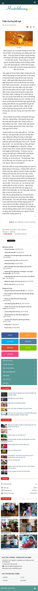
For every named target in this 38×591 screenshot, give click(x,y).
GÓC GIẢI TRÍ (7, 379)
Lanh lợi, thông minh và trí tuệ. (12, 311)
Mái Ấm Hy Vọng (7, 360)
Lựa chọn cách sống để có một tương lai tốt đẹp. (17, 319)
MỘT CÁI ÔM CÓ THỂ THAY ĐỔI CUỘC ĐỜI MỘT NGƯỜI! (19, 293)
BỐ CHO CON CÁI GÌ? (9, 284)
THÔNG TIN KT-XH (8, 364)
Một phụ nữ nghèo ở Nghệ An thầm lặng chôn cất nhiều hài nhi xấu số (22, 425)
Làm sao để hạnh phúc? (14, 450)
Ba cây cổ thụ (7, 327)
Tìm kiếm (5, 580)
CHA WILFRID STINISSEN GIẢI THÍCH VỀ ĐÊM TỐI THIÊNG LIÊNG (22, 394)
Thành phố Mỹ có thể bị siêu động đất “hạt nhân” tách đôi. (21, 440)
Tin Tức (22, 577)
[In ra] (31, 27)
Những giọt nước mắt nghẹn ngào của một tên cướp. (17, 255)
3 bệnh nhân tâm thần (10, 252)
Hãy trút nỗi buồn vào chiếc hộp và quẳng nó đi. (16, 314)
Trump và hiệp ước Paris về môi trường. (19, 471)
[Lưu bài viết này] (34, 27)
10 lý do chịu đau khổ (14, 460)
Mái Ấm (10, 335)
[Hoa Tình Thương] (19, 8)
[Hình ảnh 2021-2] (10, 541)
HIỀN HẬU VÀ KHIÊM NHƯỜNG (17, 403)
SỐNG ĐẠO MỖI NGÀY (9, 372)
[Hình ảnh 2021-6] (10, 509)
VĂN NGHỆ (10, 347)
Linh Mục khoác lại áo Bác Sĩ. (12, 260)
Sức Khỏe (10, 354)
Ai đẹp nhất (7, 324)
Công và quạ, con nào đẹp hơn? (17, 435)
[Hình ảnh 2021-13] (28, 525)
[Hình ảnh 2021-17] (28, 541)
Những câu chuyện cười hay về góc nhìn (14, 281)
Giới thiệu (5, 577)
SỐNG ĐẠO (28, 341)
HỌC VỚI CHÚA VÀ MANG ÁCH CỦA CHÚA (20, 408)
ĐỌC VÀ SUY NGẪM (8, 368)
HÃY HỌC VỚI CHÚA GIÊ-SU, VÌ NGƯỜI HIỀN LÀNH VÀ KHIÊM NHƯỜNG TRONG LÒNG (22, 414)
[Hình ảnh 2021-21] (28, 509)
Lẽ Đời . (10, 429)
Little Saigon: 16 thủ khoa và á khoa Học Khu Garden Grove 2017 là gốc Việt (20, 456)
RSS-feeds (23, 580)
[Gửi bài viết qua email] (28, 27)
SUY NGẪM (10, 341)
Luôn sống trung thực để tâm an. (12, 303)
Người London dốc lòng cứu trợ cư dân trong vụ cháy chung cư (21, 467)
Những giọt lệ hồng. (9, 263)
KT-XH (28, 335)
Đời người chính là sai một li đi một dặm (14, 290)
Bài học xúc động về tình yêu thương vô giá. (15, 298)
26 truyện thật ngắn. (9, 249)
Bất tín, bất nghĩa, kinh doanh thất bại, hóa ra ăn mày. (18, 266)
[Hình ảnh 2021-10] (10, 525)
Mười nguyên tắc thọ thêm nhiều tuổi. (18, 444)
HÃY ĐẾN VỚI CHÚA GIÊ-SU (15, 398)
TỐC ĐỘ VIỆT (11, 588)
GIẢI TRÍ (28, 347)
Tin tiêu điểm (6, 388)
